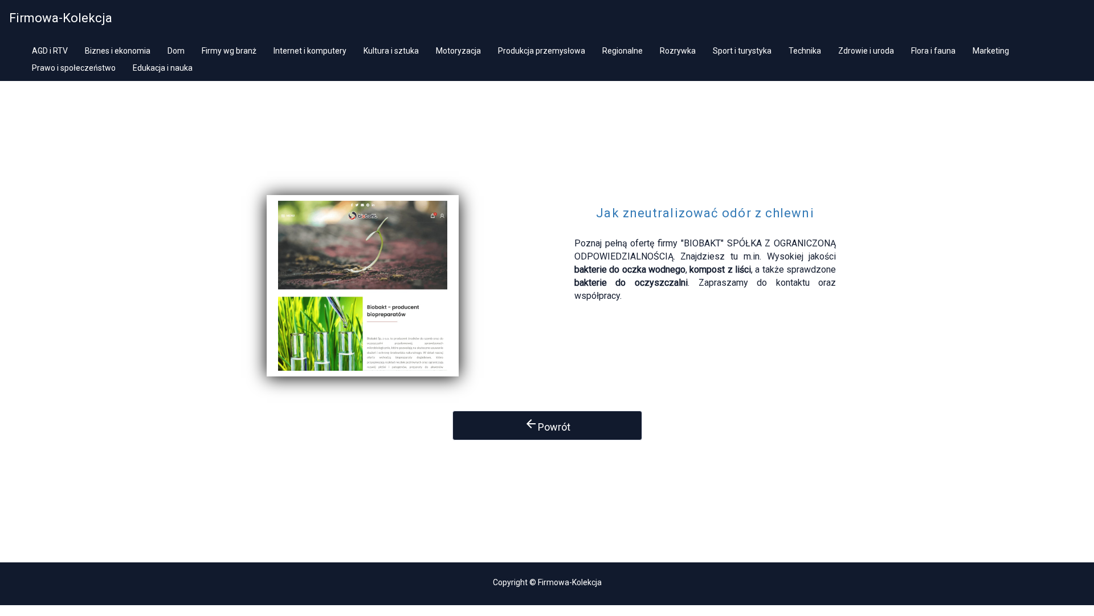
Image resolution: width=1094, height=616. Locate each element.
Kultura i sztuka (391, 50)
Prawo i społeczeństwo (74, 67)
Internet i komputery (310, 50)
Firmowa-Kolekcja (60, 18)
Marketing (991, 50)
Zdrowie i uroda (866, 50)
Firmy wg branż (229, 50)
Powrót (547, 425)
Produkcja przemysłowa (541, 50)
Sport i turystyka (742, 50)
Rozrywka (678, 50)
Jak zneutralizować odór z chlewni (705, 213)
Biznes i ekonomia (117, 50)
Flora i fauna (933, 50)
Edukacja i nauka (163, 67)
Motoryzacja (458, 50)
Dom (176, 50)
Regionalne (622, 50)
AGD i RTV (50, 50)
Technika (805, 50)
